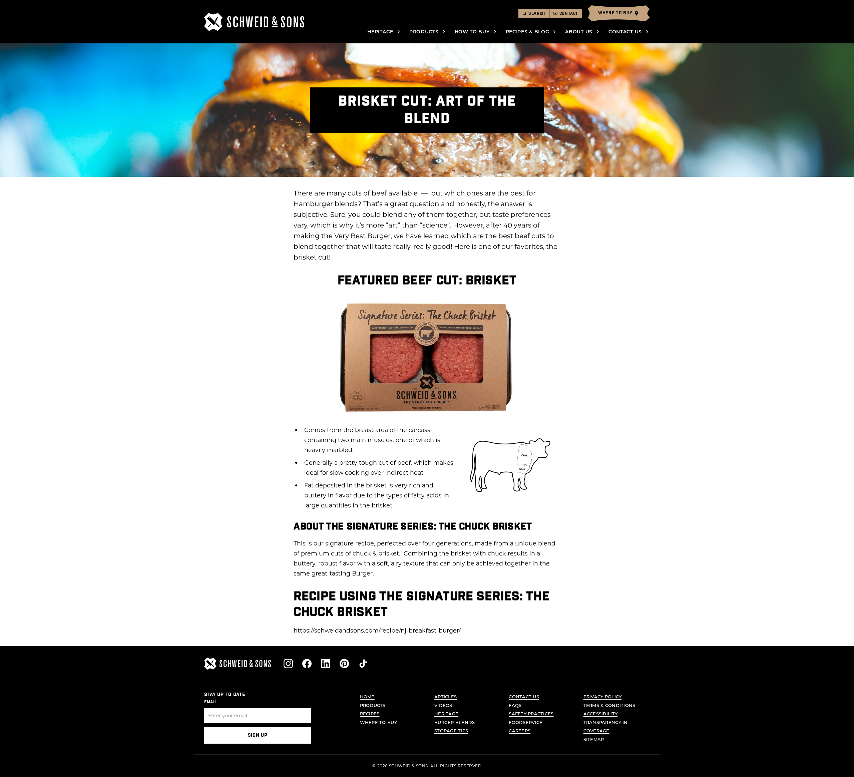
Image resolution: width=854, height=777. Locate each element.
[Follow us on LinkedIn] (325, 663)
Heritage (380, 31)
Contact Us (625, 31)
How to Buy (472, 31)
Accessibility (600, 713)
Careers (519, 730)
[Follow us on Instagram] (288, 663)
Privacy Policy (602, 696)
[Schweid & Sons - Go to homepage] (254, 22)
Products (424, 31)
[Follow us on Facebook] (307, 663)
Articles (445, 696)
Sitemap (593, 739)
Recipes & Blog (527, 31)
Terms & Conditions (609, 705)
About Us (578, 31)
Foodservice (525, 722)
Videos (443, 705)
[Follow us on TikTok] (363, 663)
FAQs (515, 705)
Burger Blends (454, 722)
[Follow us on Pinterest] (344, 663)
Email (210, 702)
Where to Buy (378, 722)
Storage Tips (451, 730)
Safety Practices (531, 713)
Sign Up (258, 735)
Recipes (370, 713)
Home (367, 696)
